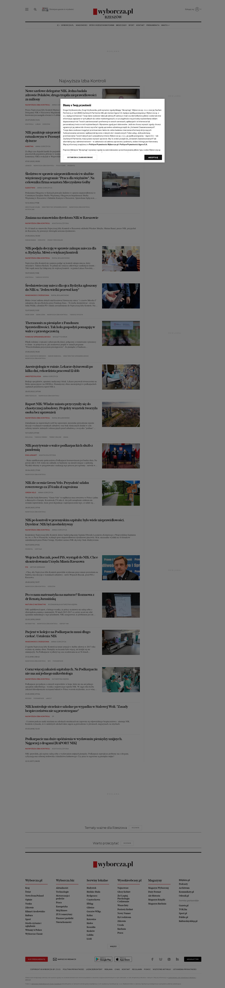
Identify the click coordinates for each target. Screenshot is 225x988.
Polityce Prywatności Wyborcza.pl (103, 144)
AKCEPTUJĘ (153, 157)
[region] (112, 130)
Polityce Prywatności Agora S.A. (134, 144)
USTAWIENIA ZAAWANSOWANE (80, 157)
